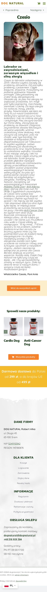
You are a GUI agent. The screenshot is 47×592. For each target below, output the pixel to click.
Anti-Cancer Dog (33, 210)
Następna (35, 10)
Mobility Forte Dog (14, 186)
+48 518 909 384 (13, 539)
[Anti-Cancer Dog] (33, 318)
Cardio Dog (11, 340)
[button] (6, 332)
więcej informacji (22, 575)
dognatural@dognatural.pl (19, 535)
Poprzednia (12, 10)
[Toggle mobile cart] (38, 3)
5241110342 (14, 443)
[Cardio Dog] (13, 318)
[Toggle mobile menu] (44, 3)
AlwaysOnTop (21, 581)
